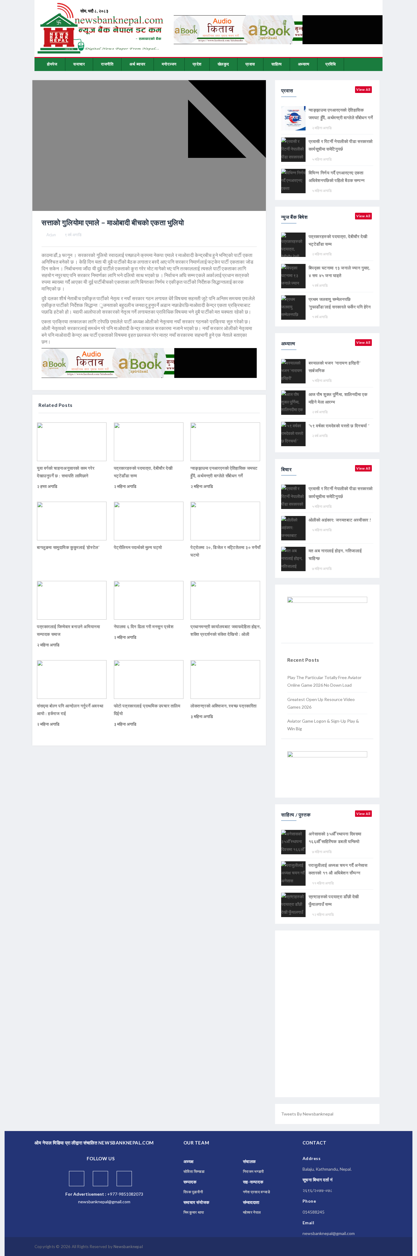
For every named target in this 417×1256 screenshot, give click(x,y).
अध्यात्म (304, 64)
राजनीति (107, 64)
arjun (51, 234)
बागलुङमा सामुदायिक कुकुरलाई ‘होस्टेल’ (68, 547)
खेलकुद (223, 64)
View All (363, 89)
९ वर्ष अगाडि (73, 234)
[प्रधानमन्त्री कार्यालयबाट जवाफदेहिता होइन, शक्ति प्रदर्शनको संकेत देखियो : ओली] (225, 599)
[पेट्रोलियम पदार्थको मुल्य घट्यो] (148, 520)
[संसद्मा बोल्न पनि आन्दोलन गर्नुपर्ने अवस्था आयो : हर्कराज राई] (72, 678)
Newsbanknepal (128, 1246)
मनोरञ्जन (169, 64)
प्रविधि (330, 64)
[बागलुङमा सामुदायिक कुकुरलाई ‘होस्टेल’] (72, 520)
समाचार (79, 64)
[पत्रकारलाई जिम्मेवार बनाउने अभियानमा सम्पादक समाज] (72, 599)
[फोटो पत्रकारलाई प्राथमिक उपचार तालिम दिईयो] (148, 678)
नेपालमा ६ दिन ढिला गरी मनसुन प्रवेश (144, 626)
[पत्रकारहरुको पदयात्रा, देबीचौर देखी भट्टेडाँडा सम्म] (148, 441)
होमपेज (52, 64)
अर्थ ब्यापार (137, 64)
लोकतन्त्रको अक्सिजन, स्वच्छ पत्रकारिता (223, 705)
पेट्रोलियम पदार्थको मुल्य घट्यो (138, 547)
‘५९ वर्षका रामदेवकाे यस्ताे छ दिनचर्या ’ (339, 425)
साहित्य (276, 64)
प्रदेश (197, 64)
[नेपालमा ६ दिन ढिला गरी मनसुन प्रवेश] (148, 599)
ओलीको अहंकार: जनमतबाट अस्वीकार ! (340, 519)
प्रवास (250, 64)
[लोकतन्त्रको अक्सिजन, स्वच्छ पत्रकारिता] (225, 678)
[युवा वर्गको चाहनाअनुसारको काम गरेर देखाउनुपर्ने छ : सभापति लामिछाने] (72, 441)
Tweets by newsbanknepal (307, 1113)
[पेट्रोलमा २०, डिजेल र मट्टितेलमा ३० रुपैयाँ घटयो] (225, 520)
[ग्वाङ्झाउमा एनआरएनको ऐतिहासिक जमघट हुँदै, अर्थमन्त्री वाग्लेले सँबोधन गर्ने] (225, 441)
